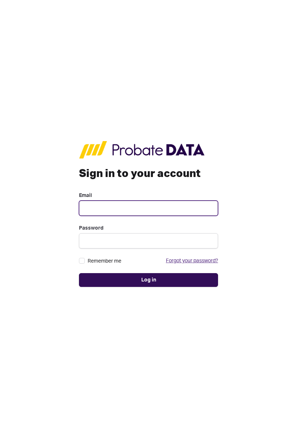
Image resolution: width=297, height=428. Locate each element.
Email (85, 195)
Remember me (104, 261)
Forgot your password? (192, 260)
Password (91, 228)
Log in (148, 280)
